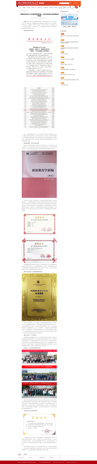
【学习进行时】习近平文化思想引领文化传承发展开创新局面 (70, 36)
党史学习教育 (21, 457)
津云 (60, 457)
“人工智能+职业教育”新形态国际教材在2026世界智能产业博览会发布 (70, 48)
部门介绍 (69, 7)
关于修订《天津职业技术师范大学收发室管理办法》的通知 (70, 79)
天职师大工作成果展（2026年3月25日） (67, 64)
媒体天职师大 (45, 7)
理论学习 (55, 7)
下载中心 (64, 7)
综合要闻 (28, 7)
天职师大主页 (76, 3)
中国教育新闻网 (42, 457)
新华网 (30, 457)
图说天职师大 (39, 7)
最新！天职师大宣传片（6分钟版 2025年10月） (68, 74)
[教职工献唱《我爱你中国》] (70, 19)
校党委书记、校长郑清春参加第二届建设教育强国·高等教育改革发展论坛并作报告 (70, 42)
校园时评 (51, 7)
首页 (20, 7)
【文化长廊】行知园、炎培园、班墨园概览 (67, 59)
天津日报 (51, 457)
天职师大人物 (33, 7)
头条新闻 (24, 7)
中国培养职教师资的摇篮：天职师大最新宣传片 (68, 69)
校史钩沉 (60, 7)
